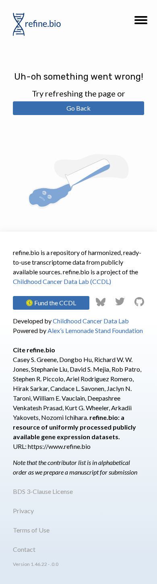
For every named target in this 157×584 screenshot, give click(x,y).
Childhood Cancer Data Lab (91, 321)
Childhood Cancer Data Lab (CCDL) (62, 281)
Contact (24, 549)
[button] (140, 22)
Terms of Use (31, 530)
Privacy (23, 510)
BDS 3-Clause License (43, 491)
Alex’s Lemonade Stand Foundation (95, 330)
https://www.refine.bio (59, 446)
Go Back (78, 108)
